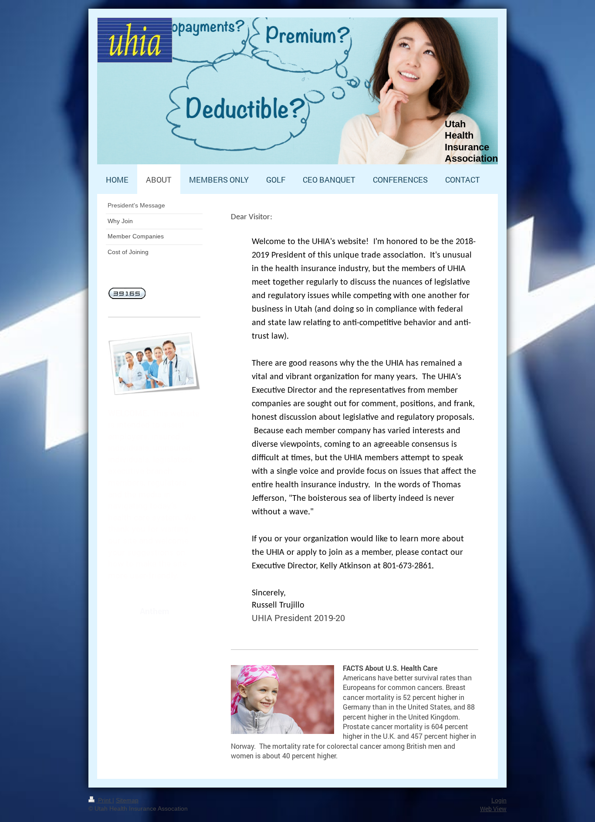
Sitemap (127, 800)
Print (104, 800)
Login (499, 800)
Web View (493, 809)
